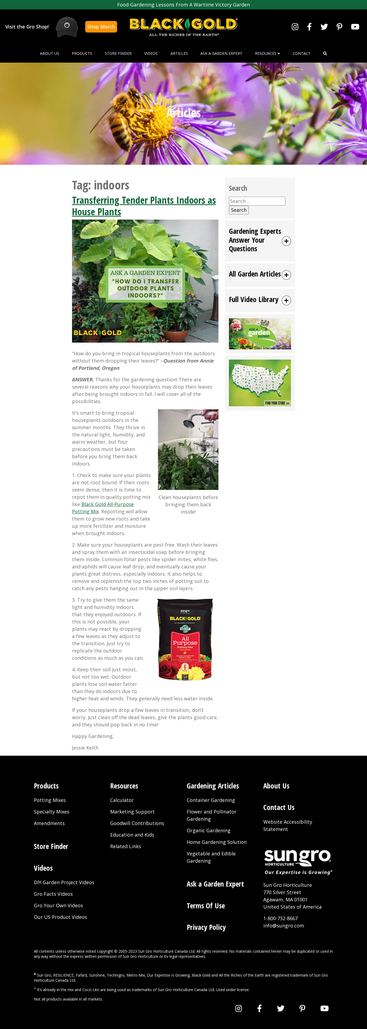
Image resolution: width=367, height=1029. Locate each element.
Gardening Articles (213, 786)
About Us (49, 53)
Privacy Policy (206, 927)
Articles (179, 53)
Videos (151, 53)
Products (82, 53)
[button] (325, 53)
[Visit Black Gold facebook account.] (309, 26)
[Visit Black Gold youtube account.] (355, 26)
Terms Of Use (206, 905)
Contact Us (278, 807)
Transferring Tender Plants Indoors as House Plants (144, 205)
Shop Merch (101, 26)
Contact (302, 53)
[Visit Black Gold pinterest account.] (339, 26)
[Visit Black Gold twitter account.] (324, 26)
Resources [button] (266, 53)
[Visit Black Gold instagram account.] (295, 26)
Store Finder (118, 53)
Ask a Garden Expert (221, 53)
